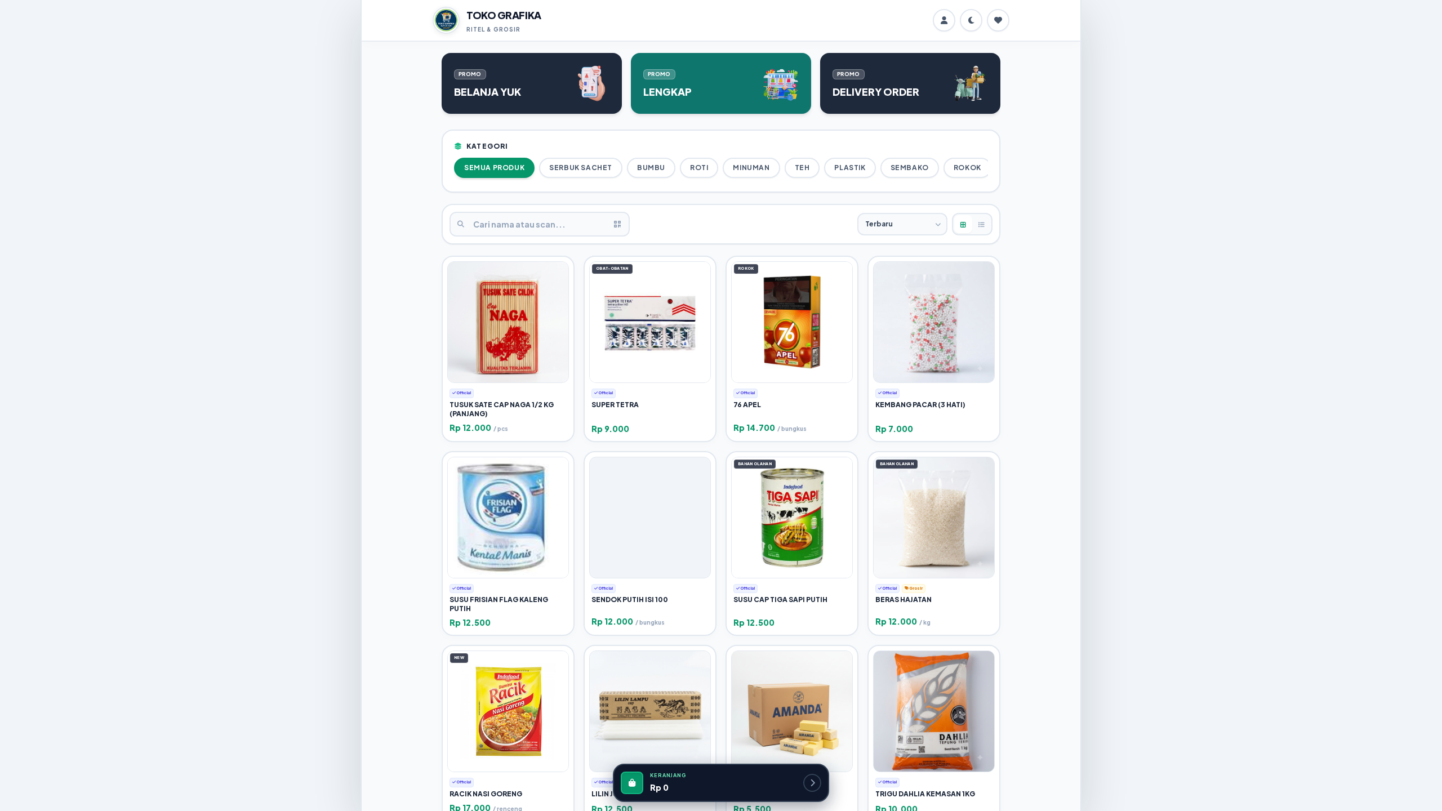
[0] (998, 20)
